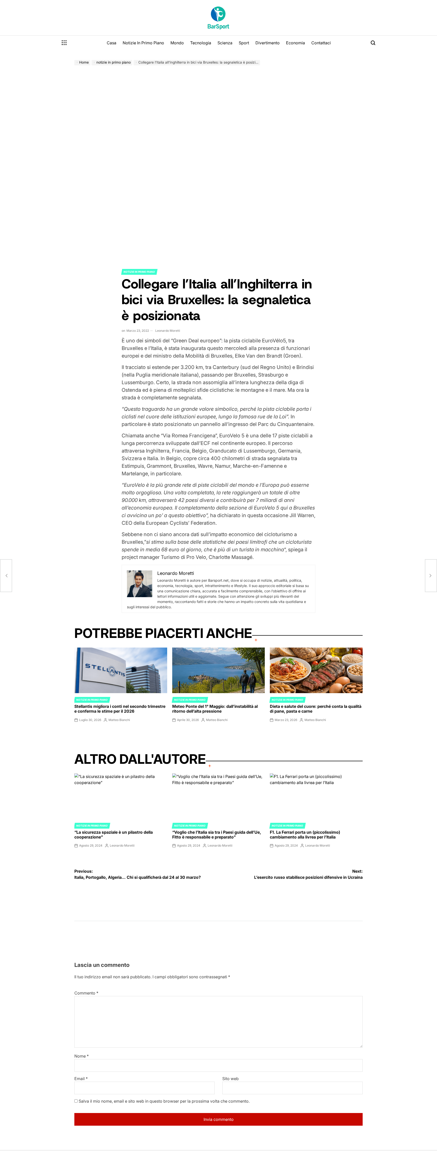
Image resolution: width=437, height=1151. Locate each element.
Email (81, 1078)
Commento (86, 993)
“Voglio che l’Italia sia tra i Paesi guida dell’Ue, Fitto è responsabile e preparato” (216, 835)
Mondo (177, 42)
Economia (295, 42)
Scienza (224, 42)
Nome (81, 1056)
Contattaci (321, 42)
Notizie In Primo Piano (143, 42)
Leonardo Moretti (167, 331)
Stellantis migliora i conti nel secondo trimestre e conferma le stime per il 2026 (119, 709)
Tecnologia (200, 42)
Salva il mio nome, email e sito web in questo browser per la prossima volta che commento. (164, 1101)
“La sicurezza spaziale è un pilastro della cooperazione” (113, 835)
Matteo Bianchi (119, 720)
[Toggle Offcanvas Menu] (64, 42)
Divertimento (267, 42)
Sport (244, 42)
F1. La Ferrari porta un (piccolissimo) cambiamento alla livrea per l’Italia (305, 835)
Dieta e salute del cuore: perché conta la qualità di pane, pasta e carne (315, 709)
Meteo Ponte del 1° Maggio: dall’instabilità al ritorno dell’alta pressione (215, 709)
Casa (111, 42)
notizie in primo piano (139, 271)
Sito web (230, 1078)
